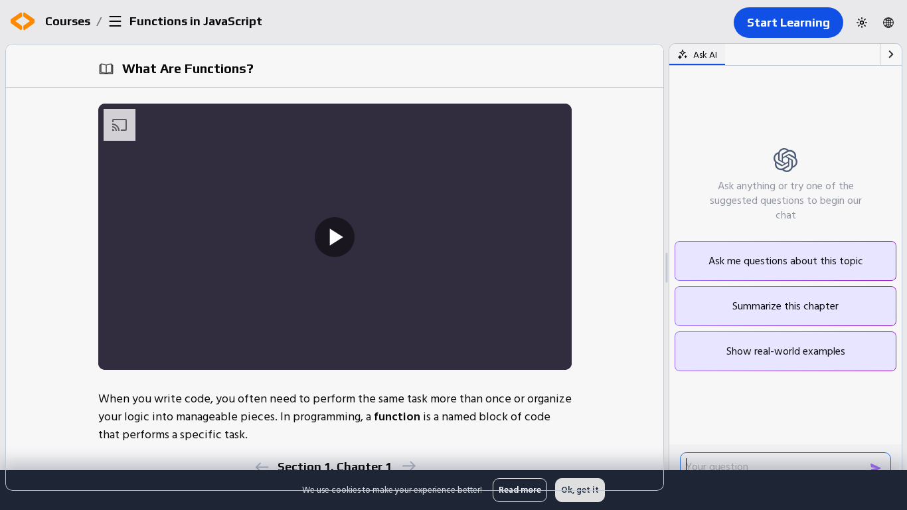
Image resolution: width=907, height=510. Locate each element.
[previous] (261, 467)
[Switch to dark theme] (862, 23)
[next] (408, 466)
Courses (67, 21)
